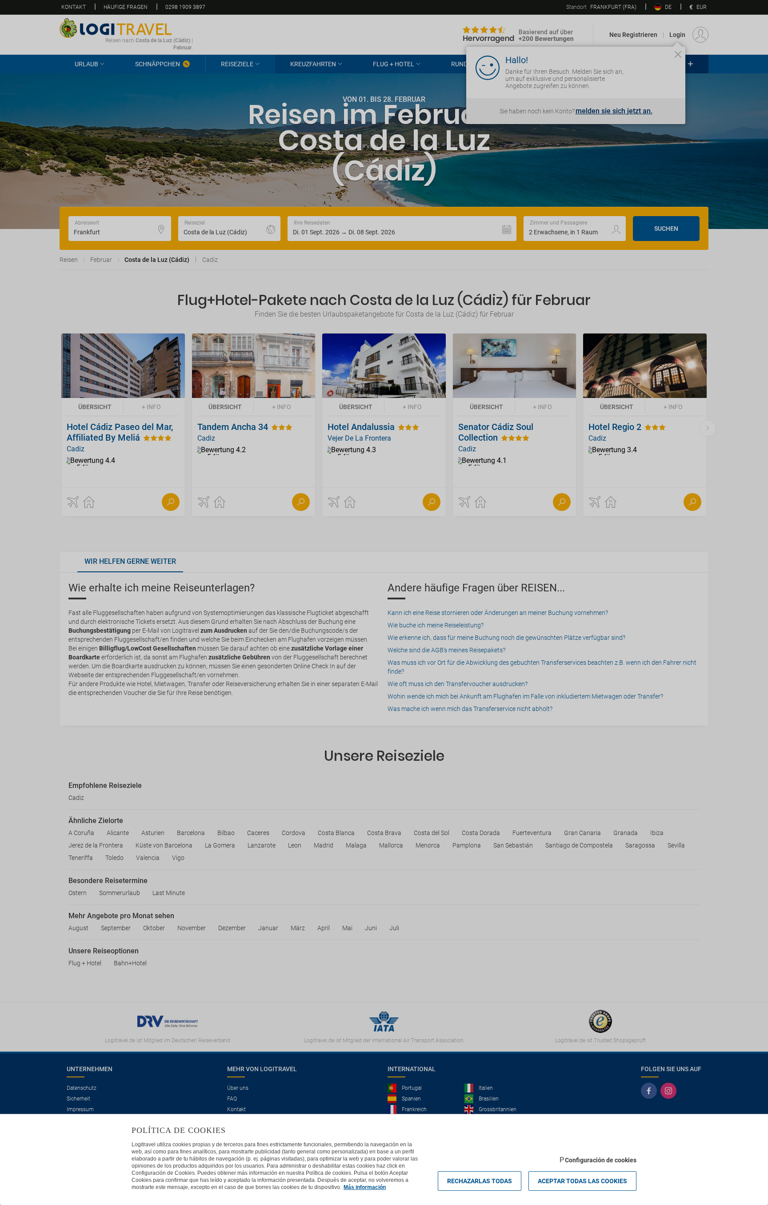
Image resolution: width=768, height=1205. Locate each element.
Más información (365, 1187)
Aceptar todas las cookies (582, 1181)
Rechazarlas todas (479, 1181)
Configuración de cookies (600, 1160)
